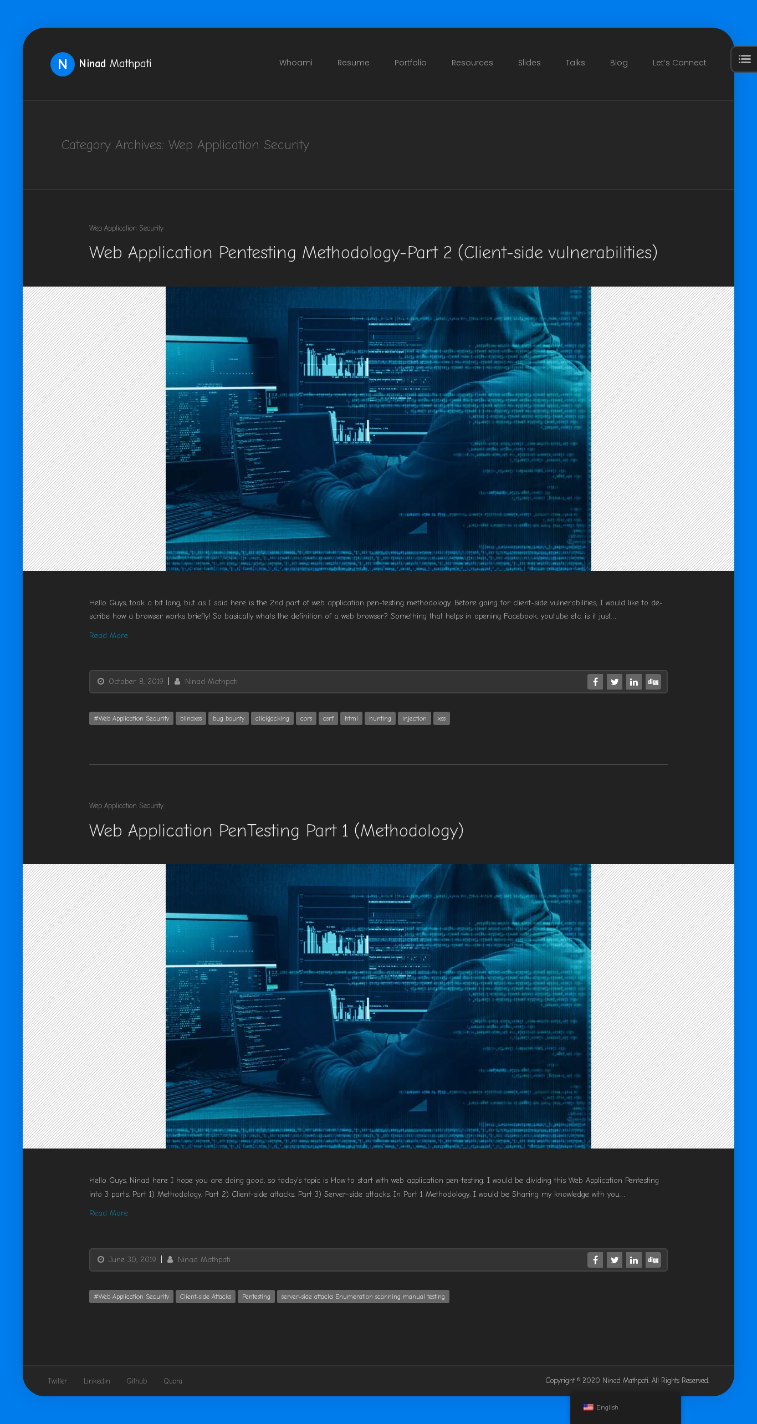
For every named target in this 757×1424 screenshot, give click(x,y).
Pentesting (256, 1296)
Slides (529, 62)
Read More (108, 635)
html (351, 718)
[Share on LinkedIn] (634, 682)
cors (306, 718)
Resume (353, 62)
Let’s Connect (680, 62)
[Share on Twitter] (614, 682)
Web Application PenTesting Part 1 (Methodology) (276, 830)
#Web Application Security (131, 718)
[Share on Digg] (653, 682)
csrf (328, 718)
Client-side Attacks (205, 1296)
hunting (380, 718)
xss (442, 718)
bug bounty (228, 718)
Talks (575, 62)
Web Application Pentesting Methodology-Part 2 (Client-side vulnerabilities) (373, 252)
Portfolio (411, 62)
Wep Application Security (126, 228)
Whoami (296, 62)
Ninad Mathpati (210, 681)
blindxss (191, 718)
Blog (619, 62)
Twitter (57, 1381)
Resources (472, 62)
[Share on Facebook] (595, 682)
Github (137, 1381)
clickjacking (272, 718)
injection (414, 718)
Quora (172, 1381)
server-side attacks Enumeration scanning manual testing (363, 1296)
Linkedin (97, 1381)
